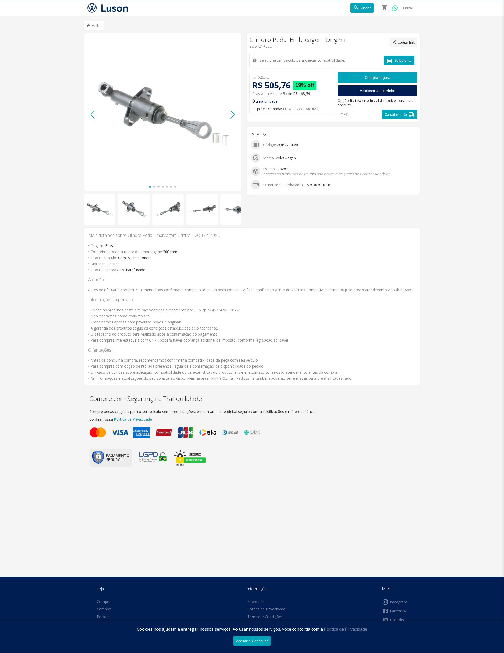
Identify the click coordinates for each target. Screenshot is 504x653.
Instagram (398, 601)
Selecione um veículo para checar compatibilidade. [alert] (250, 28)
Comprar (104, 601)
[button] (94, 25)
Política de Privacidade (345, 629)
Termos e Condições (265, 616)
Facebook (398, 610)
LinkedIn (397, 619)
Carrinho (104, 609)
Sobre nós (256, 601)
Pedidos (104, 616)
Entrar (408, 8)
